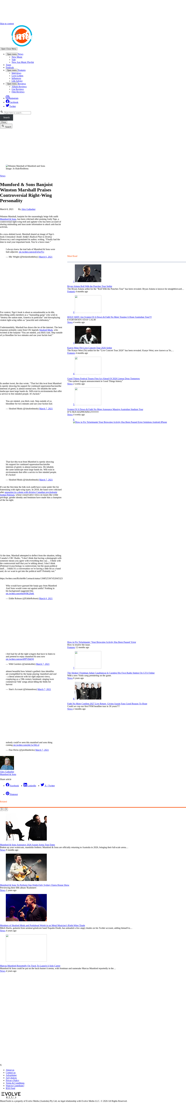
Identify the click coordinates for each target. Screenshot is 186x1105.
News (20, 54)
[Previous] (2, 809)
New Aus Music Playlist (23, 62)
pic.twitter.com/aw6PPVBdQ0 (20, 659)
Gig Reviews (18, 89)
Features (22, 70)
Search (6, 117)
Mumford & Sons (8, 219)
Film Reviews (18, 92)
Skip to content (7, 23)
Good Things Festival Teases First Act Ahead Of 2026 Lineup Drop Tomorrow (103, 378)
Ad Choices (11, 1078)
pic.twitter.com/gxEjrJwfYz (31, 252)
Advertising (11, 1075)
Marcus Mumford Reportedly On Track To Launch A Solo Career (30, 966)
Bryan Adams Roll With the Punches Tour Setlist (89, 286)
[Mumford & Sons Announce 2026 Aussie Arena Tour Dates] (26, 840)
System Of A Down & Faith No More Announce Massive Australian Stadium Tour (105, 409)
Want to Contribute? (15, 1085)
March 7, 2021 (46, 408)
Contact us (11, 1072)
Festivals (10, 67)
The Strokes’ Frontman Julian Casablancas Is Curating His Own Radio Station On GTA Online (111, 673)
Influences (16, 78)
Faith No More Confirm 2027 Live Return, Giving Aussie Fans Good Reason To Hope (107, 703)
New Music (17, 57)
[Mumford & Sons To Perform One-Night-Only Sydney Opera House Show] (26, 880)
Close (3, 122)
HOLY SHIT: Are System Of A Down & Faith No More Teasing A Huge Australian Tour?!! (109, 317)
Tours (8, 65)
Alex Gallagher (28, 209)
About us (10, 1070)
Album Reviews (19, 86)
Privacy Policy (12, 1080)
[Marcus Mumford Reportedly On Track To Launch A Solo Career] (26, 961)
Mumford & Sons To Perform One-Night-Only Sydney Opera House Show (34, 885)
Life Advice (17, 81)
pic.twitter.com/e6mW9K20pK (20, 593)
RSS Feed (10, 1088)
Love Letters (17, 75)
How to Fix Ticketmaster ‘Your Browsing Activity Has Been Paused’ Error (101, 642)
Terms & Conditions (15, 1083)
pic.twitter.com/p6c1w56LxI (26, 745)
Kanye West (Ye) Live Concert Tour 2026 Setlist (89, 348)
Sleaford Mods (46, 330)
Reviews (22, 83)
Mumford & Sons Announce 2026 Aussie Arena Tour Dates (27, 844)
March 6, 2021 (45, 257)
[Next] (6, 809)
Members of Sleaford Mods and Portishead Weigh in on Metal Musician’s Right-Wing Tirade (42, 925)
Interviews (16, 73)
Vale (14, 59)
